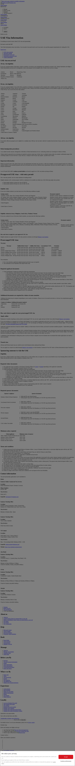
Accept (66, 757)
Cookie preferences (65, 761)
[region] (37, 758)
